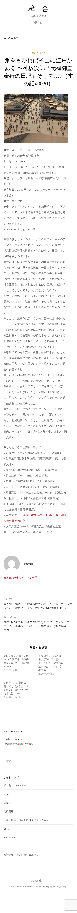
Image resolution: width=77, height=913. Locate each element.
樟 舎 (38, 8)
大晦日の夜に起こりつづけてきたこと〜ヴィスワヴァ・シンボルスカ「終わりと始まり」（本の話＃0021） (36, 626)
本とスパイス (38, 53)
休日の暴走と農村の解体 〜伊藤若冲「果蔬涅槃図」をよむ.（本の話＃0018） (16, 661)
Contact (7, 802)
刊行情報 (9, 811)
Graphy (45, 886)
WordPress (28, 886)
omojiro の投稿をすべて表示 (20, 577)
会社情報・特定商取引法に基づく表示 (27, 820)
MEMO (7, 829)
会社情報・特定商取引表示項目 (21, 854)
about (6, 794)
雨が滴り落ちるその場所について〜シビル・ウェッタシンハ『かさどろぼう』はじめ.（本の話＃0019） (38, 606)
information (9, 837)
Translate (28, 743)
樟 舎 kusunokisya (15, 785)
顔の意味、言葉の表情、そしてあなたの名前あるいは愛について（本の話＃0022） (16, 688)
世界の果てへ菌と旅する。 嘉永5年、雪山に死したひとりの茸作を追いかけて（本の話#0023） (51, 663)
